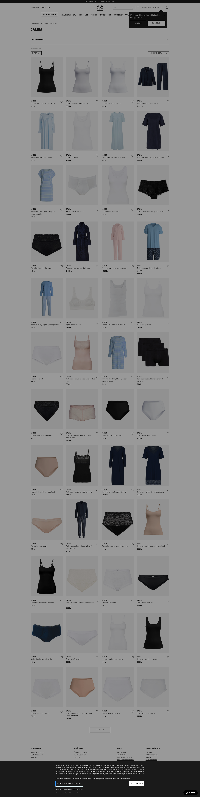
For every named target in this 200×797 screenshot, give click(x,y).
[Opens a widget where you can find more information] (190, 793)
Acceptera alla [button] (137, 783)
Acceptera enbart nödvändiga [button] (69, 783)
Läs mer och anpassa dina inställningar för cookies (69, 789)
